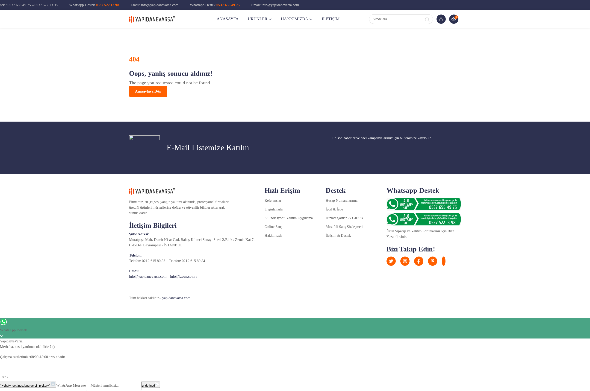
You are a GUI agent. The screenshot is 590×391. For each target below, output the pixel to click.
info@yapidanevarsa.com (147, 276)
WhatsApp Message (71, 385)
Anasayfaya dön (148, 91)
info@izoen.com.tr (184, 276)
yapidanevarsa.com (176, 298)
